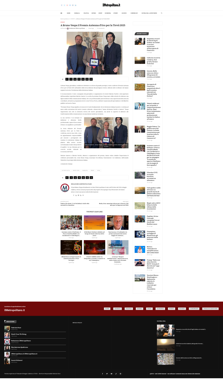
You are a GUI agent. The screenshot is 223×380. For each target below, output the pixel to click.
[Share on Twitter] (75, 79)
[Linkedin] (75, 5)
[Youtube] (67, 5)
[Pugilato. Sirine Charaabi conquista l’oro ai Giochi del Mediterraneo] (140, 218)
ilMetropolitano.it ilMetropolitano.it (24, 354)
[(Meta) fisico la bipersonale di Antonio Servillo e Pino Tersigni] (71, 247)
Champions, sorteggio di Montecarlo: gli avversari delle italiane (152, 235)
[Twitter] (64, 5)
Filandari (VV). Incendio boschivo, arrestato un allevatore (152, 176)
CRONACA (77, 13)
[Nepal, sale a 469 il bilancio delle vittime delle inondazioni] (140, 205)
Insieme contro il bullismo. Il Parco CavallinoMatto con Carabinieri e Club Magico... (71, 233)
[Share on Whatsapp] (87, 79)
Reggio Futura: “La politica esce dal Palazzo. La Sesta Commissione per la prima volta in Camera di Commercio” (153, 132)
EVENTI (116, 13)
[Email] (70, 5)
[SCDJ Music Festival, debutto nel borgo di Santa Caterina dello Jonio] (94, 222)
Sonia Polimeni (16, 360)
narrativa (85, 170)
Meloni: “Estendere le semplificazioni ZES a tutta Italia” (153, 249)
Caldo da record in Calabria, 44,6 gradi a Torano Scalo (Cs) (153, 60)
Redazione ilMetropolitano (81, 184)
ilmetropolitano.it (65, 19)
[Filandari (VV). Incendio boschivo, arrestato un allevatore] (140, 175)
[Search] (161, 13)
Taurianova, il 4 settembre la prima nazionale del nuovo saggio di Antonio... (117, 233)
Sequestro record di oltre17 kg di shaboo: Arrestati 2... (191, 329)
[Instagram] (73, 5)
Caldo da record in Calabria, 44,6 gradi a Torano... (189, 343)
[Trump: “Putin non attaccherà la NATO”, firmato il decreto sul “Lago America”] (140, 262)
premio (92, 170)
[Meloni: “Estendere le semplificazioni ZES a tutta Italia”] (140, 249)
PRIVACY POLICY (77, 322)
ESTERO (94, 13)
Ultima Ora (161, 321)
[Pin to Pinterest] (79, 79)
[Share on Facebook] (71, 79)
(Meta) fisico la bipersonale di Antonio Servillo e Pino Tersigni (71, 258)
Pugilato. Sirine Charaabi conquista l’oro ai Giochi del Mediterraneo (153, 220)
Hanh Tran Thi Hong (18, 334)
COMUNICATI (134, 13)
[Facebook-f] (102, 374)
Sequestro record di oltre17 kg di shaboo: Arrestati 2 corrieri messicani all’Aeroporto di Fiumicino (153, 44)
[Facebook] (62, 5)
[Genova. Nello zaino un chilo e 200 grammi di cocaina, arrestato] (140, 73)
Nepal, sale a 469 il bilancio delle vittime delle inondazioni (153, 206)
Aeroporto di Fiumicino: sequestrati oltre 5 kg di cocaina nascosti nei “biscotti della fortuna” (153, 90)
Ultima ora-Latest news (149, 13)
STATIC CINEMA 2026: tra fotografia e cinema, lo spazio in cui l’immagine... (94, 258)
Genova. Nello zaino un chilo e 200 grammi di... (189, 358)
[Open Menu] (61, 13)
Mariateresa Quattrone (19, 347)
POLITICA (86, 13)
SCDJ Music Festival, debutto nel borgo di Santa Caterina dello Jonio (94, 233)
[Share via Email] (91, 79)
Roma (98, 170)
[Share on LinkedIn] (83, 79)
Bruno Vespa (76, 170)
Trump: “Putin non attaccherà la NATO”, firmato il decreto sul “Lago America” (153, 264)
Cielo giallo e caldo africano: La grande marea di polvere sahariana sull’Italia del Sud (153, 191)
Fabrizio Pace (16, 328)
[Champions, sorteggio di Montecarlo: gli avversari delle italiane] (140, 234)
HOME (68, 13)
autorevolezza (66, 170)
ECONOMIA (108, 13)
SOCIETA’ (124, 13)
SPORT (100, 13)
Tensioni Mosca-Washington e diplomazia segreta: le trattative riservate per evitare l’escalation (153, 282)
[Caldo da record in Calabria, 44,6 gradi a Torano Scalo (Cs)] (140, 60)
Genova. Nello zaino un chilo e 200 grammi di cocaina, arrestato (153, 74)
